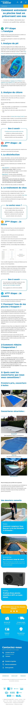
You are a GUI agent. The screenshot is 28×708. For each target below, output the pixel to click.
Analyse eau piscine (9, 704)
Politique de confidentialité (18, 702)
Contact (7, 656)
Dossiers (16, 699)
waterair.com (5, 675)
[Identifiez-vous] (17, 2)
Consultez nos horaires (9, 654)
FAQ (24, 699)
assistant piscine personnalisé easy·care (14, 131)
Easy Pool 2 (5, 174)
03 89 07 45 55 (9, 652)
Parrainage (23, 675)
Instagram (17, 611)
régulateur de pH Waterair (16, 81)
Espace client (14, 675)
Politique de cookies (8, 702)
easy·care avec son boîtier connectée (11, 285)
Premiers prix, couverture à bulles (13, 384)
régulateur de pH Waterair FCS (8, 82)
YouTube (14, 611)
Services (20, 699)
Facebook (11, 611)
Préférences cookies (18, 704)
